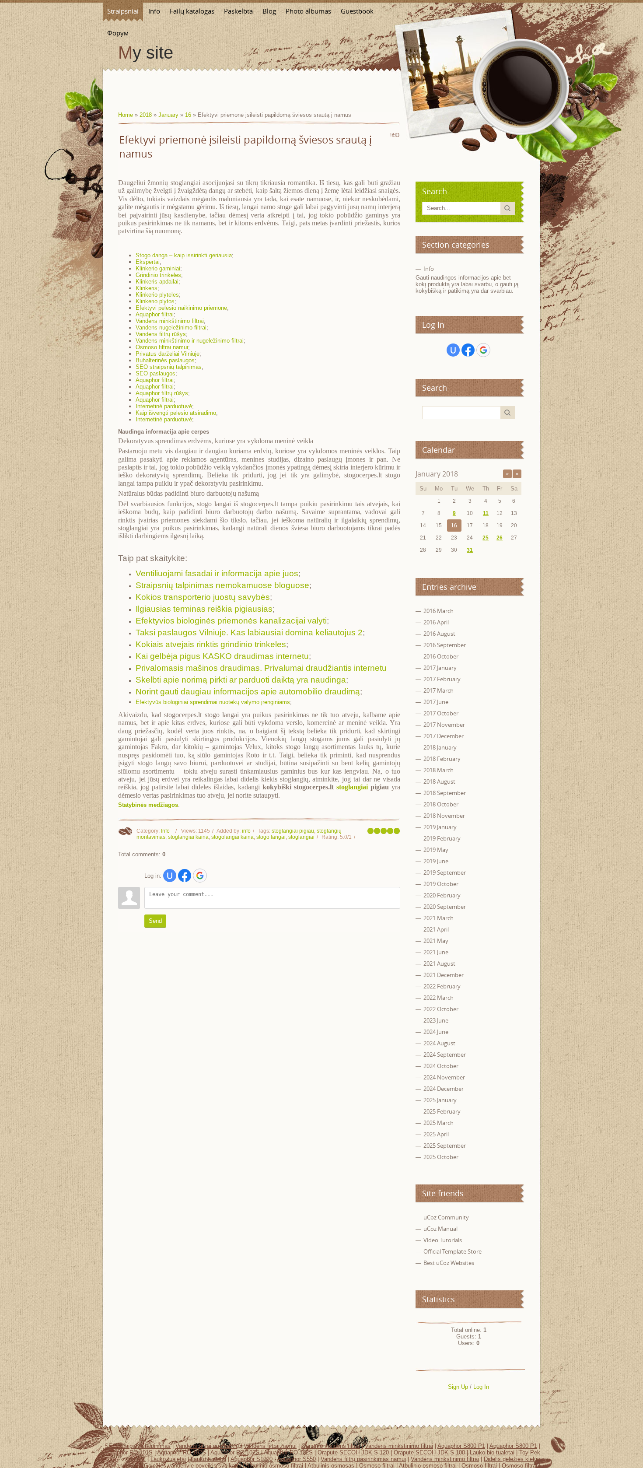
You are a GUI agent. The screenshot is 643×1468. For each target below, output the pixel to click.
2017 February (442, 679)
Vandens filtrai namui (270, 1446)
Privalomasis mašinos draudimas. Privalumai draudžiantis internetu (261, 668)
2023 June (435, 1020)
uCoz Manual (440, 1229)
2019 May (435, 850)
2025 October (440, 1157)
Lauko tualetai (168, 1459)
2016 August (439, 634)
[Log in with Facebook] (184, 875)
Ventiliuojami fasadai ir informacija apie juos (217, 573)
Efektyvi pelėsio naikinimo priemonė (181, 308)
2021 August (439, 963)
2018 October (440, 804)
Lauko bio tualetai (492, 1452)
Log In (481, 1387)
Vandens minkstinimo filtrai (399, 1446)
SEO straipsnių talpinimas (169, 367)
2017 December (443, 736)
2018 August (439, 781)
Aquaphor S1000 (252, 1459)
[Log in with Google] (200, 876)
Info (165, 831)
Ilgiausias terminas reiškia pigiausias (204, 608)
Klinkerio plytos (155, 301)
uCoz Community (446, 1217)
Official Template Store (452, 1251)
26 (499, 538)
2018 (146, 115)
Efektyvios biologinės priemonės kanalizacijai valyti (231, 620)
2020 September (444, 907)
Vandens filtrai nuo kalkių (207, 1446)
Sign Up (458, 1387)
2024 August (439, 1043)
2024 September (444, 1054)
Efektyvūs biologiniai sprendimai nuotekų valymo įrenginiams (213, 702)
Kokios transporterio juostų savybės (203, 597)
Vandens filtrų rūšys (161, 334)
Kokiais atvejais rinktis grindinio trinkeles (211, 644)
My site (145, 52)
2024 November (444, 1077)
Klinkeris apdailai (157, 281)
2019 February (442, 838)
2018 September (444, 793)
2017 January (440, 668)
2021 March (438, 918)
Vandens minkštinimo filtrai (170, 321)
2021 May (435, 941)
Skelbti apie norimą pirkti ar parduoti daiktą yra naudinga (241, 679)
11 (486, 513)
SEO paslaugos (155, 373)
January (168, 115)
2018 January (440, 747)
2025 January (440, 1100)
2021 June (435, 952)
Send (155, 921)
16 (188, 115)
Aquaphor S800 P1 (461, 1446)
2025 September (444, 1145)
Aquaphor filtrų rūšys (162, 393)
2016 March (438, 611)
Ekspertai (148, 262)
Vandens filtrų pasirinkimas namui (363, 1459)
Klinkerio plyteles (157, 294)
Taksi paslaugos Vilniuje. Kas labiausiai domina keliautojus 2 (249, 632)
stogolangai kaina (232, 837)
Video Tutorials (442, 1240)
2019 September (444, 872)
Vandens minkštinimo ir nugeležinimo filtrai (190, 340)
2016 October (440, 656)
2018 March (438, 770)
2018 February (442, 759)
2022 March (438, 998)
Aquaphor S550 (296, 1459)
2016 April (436, 622)
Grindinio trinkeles (158, 275)
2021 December (443, 975)
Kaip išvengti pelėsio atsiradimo (176, 413)
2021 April (436, 929)
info (246, 831)
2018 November (444, 816)
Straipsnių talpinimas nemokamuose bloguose (222, 585)
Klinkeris (146, 288)
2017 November (444, 725)
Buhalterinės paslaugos (165, 360)
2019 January (440, 827)
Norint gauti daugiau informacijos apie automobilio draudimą (248, 691)
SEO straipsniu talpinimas (138, 1446)
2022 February (442, 986)
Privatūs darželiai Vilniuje (167, 353)
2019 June (435, 861)
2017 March (438, 690)
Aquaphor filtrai (155, 314)
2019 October (440, 884)
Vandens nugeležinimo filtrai (171, 327)
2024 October (440, 1066)
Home (125, 115)
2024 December (443, 1089)
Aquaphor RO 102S (181, 1452)
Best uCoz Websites (448, 1263)
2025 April (436, 1134)
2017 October (440, 713)
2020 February (442, 895)
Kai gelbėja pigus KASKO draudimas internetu (222, 656)
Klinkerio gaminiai (158, 268)
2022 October (440, 1009)
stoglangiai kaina (188, 837)
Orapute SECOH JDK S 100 (429, 1452)
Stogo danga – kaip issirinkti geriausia (184, 255)
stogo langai (271, 837)
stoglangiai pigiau (293, 831)
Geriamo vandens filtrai (330, 1446)
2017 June (435, 702)
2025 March (438, 1123)
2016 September (444, 645)
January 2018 (437, 474)
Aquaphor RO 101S (128, 1452)
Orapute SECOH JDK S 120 (353, 1452)
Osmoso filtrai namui (162, 347)
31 (470, 550)
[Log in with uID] (169, 875)
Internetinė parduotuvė (164, 406)
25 (485, 538)
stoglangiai (352, 787)
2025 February (442, 1111)
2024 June (435, 1032)
